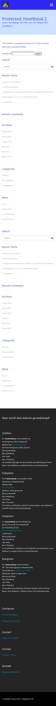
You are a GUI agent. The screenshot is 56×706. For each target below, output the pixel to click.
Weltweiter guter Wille (22, 570)
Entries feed (6, 209)
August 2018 (7, 131)
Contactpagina (10, 614)
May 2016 (5, 151)
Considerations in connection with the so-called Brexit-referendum (27, 92)
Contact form (9, 655)
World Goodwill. (8, 487)
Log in (4, 204)
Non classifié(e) (8, 180)
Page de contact (10, 638)
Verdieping (13, 22)
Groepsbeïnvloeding (10, 87)
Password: (7, 53)
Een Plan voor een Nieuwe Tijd (33, 22)
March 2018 (6, 137)
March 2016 (6, 157)
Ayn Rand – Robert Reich (11, 82)
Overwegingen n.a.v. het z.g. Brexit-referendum (20, 97)
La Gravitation (7, 102)
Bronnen (5, 175)
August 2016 (7, 141)
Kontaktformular (10, 672)
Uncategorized (7, 185)
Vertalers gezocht (11, 621)
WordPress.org (8, 219)
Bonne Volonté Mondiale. (11, 530)
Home (4, 22)
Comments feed (8, 214)
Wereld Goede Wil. (19, 445)
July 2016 (5, 147)
